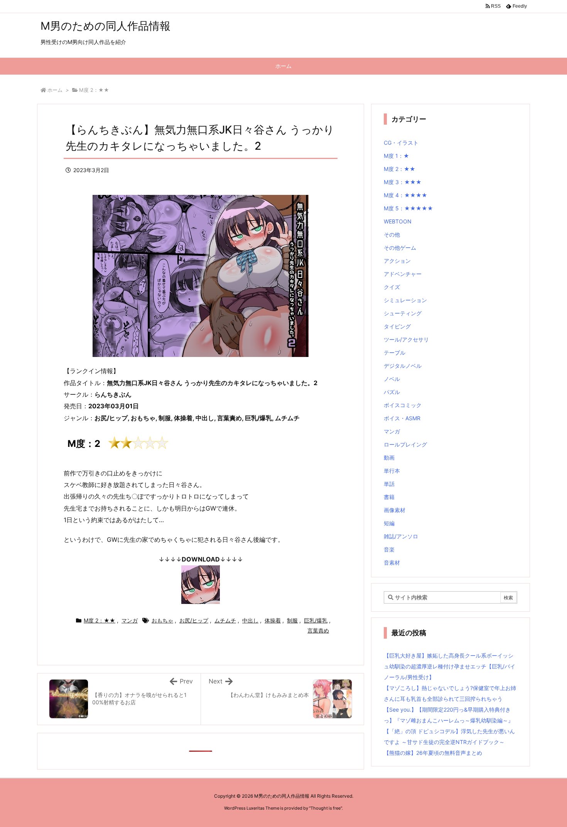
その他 (392, 234)
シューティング (403, 313)
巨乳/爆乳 (315, 620)
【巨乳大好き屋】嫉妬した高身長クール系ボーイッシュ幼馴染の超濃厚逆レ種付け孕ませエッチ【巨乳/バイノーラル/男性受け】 (449, 666)
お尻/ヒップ (193, 620)
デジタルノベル (403, 365)
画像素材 (394, 510)
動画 (389, 457)
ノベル (392, 378)
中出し (250, 620)
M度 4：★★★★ (405, 195)
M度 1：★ (396, 155)
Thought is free (325, 808)
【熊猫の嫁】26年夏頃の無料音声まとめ (433, 752)
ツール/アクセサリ (406, 339)
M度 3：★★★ (403, 182)
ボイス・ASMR (402, 418)
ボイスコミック (403, 405)
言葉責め (318, 630)
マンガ (130, 620)
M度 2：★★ (94, 90)
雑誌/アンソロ (401, 536)
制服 (292, 620)
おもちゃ (162, 620)
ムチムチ (225, 620)
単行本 (392, 470)
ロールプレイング (405, 444)
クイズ (392, 287)
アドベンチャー (403, 274)
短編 (389, 523)
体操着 (273, 620)
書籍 (389, 497)
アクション (397, 260)
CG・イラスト (401, 142)
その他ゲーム (400, 247)
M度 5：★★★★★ (408, 208)
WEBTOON (398, 221)
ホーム (54, 90)
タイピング (397, 326)
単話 (389, 483)
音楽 (389, 549)
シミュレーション (405, 300)
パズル (392, 392)
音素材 (392, 562)
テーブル (394, 352)
